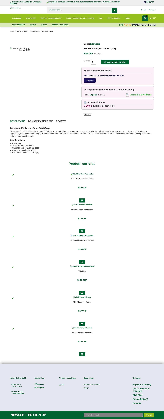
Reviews (61, 121)
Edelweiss (95, 44)
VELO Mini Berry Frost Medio (82, 179)
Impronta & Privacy (142, 385)
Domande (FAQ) (140, 399)
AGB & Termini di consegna (141, 390)
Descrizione (17, 121)
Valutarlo (89, 80)
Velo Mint (82, 271)
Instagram (40, 388)
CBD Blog (137, 395)
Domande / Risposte (40, 121)
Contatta (150, 2)
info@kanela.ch (17, 392)
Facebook (40, 384)
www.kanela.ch (18, 393)
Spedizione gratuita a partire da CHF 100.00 (102, 2)
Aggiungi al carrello (116, 62)
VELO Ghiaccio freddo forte (82, 210)
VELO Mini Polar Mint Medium (82, 240)
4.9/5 (121, 25)
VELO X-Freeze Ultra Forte (82, 333)
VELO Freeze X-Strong (82, 302)
